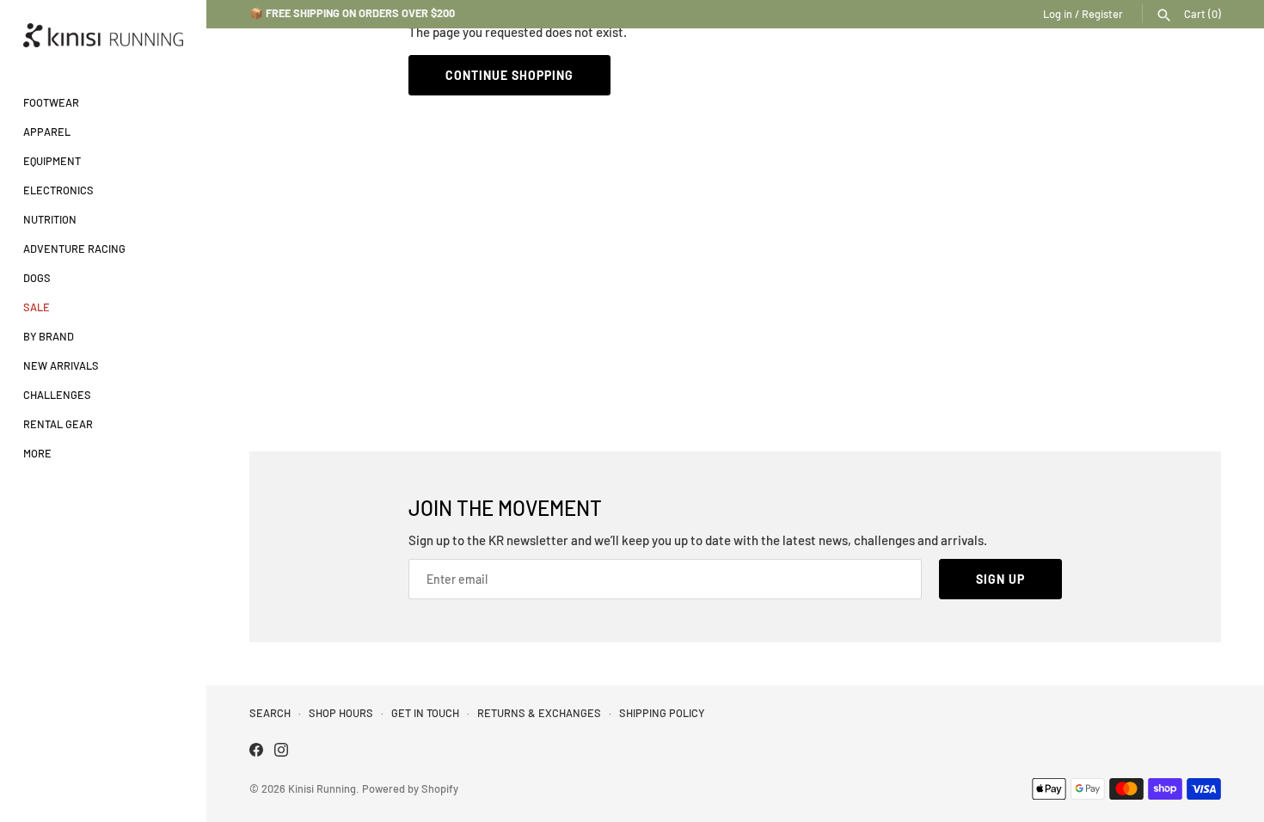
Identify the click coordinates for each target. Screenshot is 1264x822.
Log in (1057, 14)
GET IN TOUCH (425, 713)
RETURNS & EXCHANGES (539, 713)
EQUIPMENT (52, 161)
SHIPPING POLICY (661, 713)
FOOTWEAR (51, 102)
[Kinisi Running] (103, 35)
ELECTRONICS (58, 190)
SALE (36, 307)
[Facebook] (256, 752)
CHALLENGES (57, 395)
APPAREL (47, 131)
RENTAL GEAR (58, 424)
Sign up (1000, 579)
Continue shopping (509, 75)
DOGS (37, 278)
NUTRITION (50, 219)
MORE (37, 453)
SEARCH (270, 713)
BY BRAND (48, 336)
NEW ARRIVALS (61, 365)
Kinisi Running (322, 788)
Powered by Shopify (410, 788)
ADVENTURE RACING (74, 248)
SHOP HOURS (341, 713)
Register (1102, 14)
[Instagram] (281, 752)
